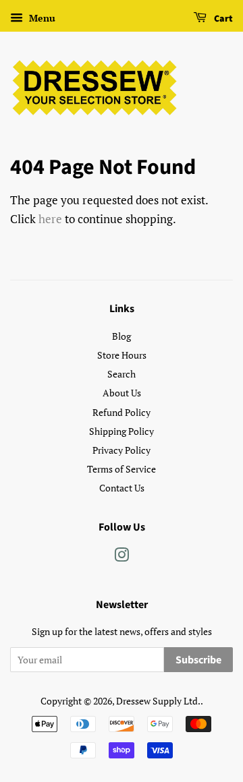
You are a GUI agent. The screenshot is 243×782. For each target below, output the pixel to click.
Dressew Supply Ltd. (158, 700)
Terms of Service (121, 468)
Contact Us (121, 487)
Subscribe (198, 660)
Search (121, 373)
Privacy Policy (121, 450)
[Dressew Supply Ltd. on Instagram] (121, 557)
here (50, 219)
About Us (122, 392)
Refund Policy (121, 412)
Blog (121, 336)
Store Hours (121, 355)
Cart (222, 19)
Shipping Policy (121, 431)
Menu (40, 17)
